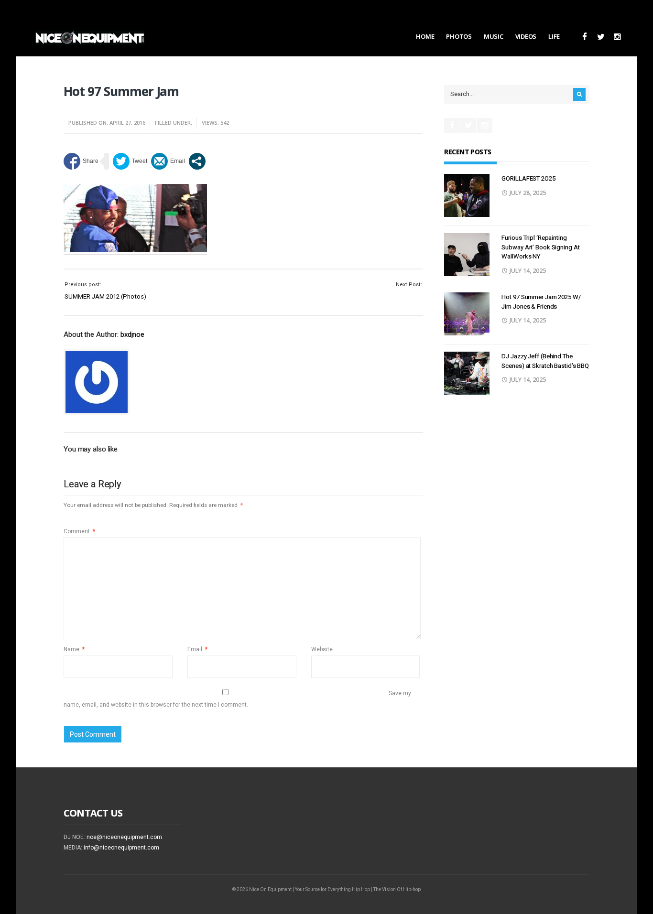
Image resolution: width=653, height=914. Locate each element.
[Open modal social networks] (197, 161)
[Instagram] (617, 37)
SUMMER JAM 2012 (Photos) (105, 296)
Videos (525, 36)
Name (74, 649)
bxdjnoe (132, 334)
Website (322, 649)
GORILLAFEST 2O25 (528, 178)
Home (425, 36)
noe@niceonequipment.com (124, 837)
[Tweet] (130, 161)
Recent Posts (467, 151)
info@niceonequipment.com (121, 847)
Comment (79, 531)
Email (197, 649)
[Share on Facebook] (81, 161)
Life (554, 36)
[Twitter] (601, 37)
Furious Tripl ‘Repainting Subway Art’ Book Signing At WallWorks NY (540, 247)
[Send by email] (168, 161)
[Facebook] (584, 37)
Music (493, 36)
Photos (458, 36)
